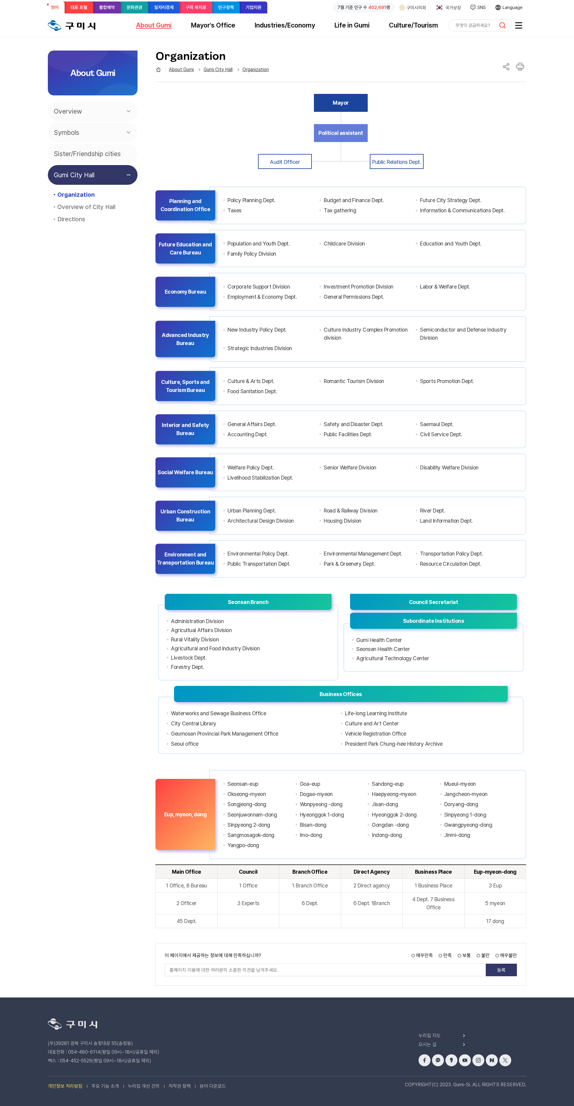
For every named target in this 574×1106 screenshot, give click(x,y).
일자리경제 (164, 7)
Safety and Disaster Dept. (353, 424)
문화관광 (134, 7)
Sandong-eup (387, 784)
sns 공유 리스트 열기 (506, 67)
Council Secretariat (433, 602)
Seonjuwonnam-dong (252, 814)
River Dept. (432, 510)
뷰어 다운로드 (213, 1086)
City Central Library (193, 723)
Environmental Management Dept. (363, 553)
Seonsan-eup (243, 784)
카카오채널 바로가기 (438, 1060)
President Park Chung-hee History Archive (393, 744)
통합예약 (107, 7)
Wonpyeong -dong (321, 804)
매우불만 (508, 955)
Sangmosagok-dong (251, 835)
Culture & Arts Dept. (251, 381)
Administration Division (197, 621)
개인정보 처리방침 (65, 1086)
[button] (154, 24)
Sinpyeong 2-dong (249, 825)
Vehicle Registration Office (375, 733)
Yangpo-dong (243, 845)
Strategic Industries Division (260, 348)
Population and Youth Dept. (258, 243)
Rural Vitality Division (195, 639)
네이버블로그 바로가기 (492, 1060)
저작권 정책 (180, 1086)
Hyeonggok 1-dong (322, 814)
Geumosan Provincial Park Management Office (224, 733)
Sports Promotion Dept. (447, 381)
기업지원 (253, 7)
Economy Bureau (185, 292)
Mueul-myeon (460, 784)
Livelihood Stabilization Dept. (260, 478)
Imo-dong (311, 835)
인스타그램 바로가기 (478, 1060)
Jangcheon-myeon (466, 794)
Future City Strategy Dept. (450, 200)
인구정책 (226, 7)
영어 (56, 8)
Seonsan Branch (248, 602)
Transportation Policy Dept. (451, 553)
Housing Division (342, 521)
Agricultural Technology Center (392, 658)
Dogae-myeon (316, 794)
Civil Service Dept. (441, 434)
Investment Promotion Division (358, 286)
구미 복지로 (196, 7)
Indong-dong (387, 835)
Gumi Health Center (379, 640)
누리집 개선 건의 (144, 1086)
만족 (447, 955)
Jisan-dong (385, 804)
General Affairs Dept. (252, 424)
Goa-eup (310, 784)
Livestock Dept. (188, 658)
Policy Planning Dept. (251, 200)
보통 (466, 955)
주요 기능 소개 (105, 1086)
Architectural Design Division (261, 521)
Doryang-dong (461, 804)
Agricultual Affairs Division (201, 630)
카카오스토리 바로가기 (451, 1060)
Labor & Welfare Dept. (445, 286)
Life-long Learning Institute (376, 713)
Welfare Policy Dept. (250, 467)
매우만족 (424, 955)
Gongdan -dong (390, 825)
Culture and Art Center (372, 723)
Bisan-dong (313, 825)
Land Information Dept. (446, 521)
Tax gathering (340, 210)
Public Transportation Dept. (259, 564)
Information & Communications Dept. (462, 210)
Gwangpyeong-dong (468, 825)
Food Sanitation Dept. (252, 391)
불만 (485, 955)
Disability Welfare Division (449, 467)
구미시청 (72, 25)
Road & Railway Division (351, 510)
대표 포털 (79, 7)
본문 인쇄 (520, 67)
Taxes (234, 210)
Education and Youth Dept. (450, 243)
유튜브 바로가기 (465, 1060)
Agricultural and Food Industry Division (215, 648)
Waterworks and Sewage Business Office (218, 713)
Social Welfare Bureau (185, 472)
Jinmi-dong (457, 835)
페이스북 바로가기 (424, 1060)
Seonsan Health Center (383, 649)
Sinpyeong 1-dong (465, 814)
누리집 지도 (430, 1035)
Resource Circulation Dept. (450, 564)
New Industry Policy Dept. (257, 330)
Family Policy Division (252, 254)
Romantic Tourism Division (354, 381)
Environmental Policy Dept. (258, 553)
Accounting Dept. (247, 434)
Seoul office (185, 744)
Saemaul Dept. (436, 424)
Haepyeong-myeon (394, 794)
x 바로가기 (505, 1060)
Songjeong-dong (247, 804)
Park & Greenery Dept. (349, 564)
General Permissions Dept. (354, 297)
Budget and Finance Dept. (354, 200)
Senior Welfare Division (350, 467)
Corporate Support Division (259, 286)
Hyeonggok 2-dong (394, 814)
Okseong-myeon (247, 794)
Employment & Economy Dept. (262, 297)
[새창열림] (518, 25)
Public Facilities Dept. (348, 434)
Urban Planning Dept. (251, 510)
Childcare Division (344, 243)
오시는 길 (427, 1044)
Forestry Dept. (187, 667)
